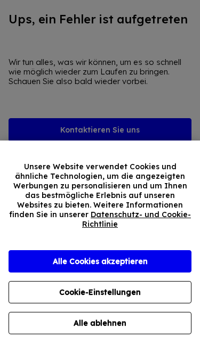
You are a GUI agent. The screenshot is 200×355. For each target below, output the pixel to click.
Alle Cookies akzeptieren (100, 261)
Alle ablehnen (100, 323)
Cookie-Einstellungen (100, 292)
